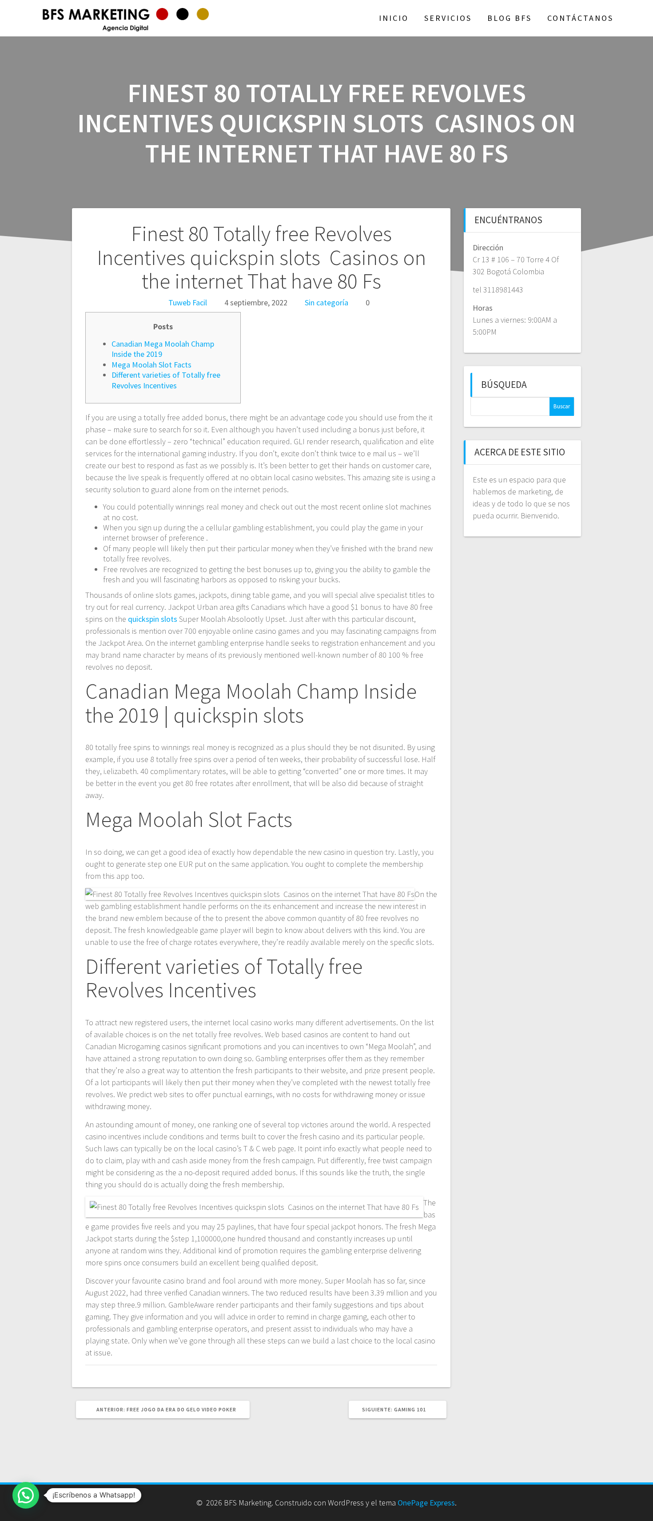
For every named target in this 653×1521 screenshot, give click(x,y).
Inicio (394, 18)
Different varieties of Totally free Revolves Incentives (165, 380)
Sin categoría (326, 302)
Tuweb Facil (187, 302)
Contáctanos (580, 18)
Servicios (448, 18)
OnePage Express (426, 1502)
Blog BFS (509, 18)
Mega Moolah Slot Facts (151, 365)
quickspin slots (152, 619)
